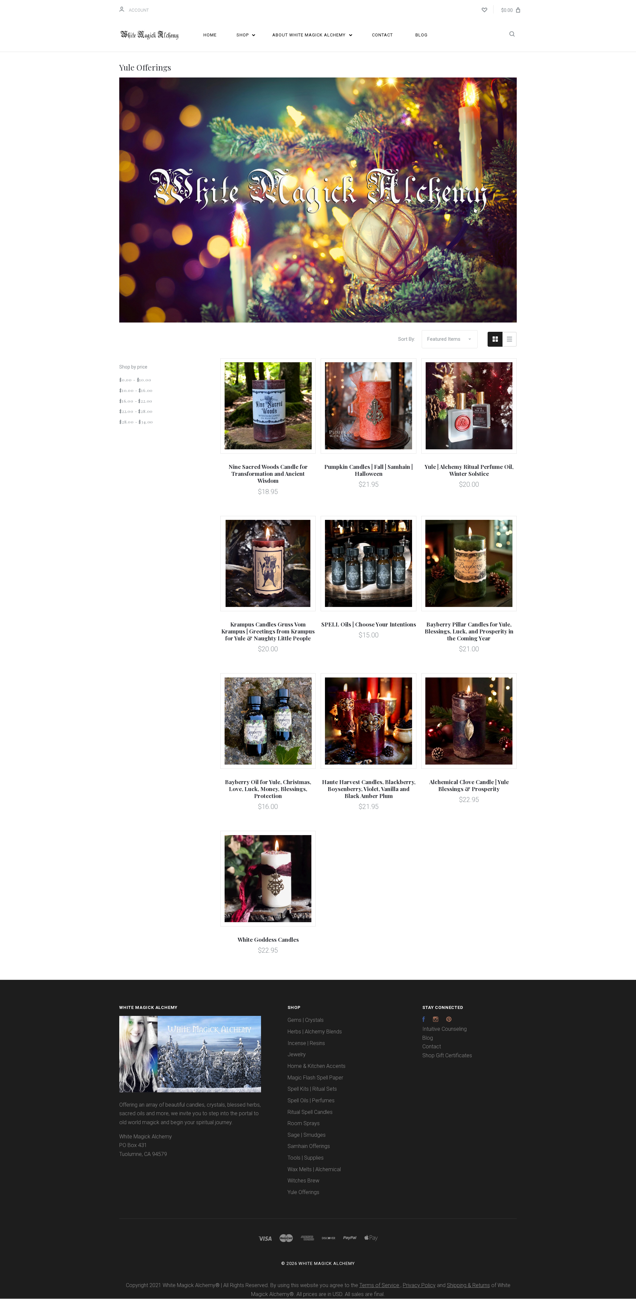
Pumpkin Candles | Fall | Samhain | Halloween (368, 470)
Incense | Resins (306, 1043)
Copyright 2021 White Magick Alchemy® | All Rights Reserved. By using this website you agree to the (242, 1285)
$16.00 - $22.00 (135, 401)
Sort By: (406, 339)
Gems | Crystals (306, 1020)
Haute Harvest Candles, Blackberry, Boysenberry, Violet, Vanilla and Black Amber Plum (368, 789)
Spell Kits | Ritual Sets (312, 1089)
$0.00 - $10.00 (135, 379)
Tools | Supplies (306, 1158)
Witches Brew (303, 1180)
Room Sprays (304, 1123)
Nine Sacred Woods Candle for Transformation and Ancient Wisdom (268, 473)
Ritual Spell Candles (310, 1112)
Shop (243, 34)
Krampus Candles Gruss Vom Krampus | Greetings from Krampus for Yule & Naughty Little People (268, 631)
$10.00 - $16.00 (136, 390)
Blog (421, 34)
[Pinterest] (448, 1020)
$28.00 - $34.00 (136, 422)
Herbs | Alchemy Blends (315, 1031)
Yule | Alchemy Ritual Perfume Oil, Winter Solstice (469, 470)
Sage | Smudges (307, 1135)
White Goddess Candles (268, 939)
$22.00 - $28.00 (136, 411)
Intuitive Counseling (444, 1029)
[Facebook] (423, 1020)
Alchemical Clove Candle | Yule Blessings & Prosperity (469, 785)
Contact (382, 34)
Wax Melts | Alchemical (314, 1169)
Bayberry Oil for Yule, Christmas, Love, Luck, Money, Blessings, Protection (268, 789)
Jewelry (297, 1054)
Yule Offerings (303, 1192)
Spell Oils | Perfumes (311, 1100)
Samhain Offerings (309, 1146)
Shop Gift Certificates (447, 1055)
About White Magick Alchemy (309, 34)
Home (210, 34)
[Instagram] (435, 1020)
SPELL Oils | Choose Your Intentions (368, 624)
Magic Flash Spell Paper (315, 1077)
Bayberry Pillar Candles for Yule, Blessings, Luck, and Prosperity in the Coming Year (469, 631)
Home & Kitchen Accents (316, 1066)
